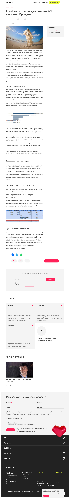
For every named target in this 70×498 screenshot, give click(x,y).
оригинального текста (14, 248)
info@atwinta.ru (44, 2)
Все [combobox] (31, 279)
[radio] (9, 412)
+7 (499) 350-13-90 (36, 2)
